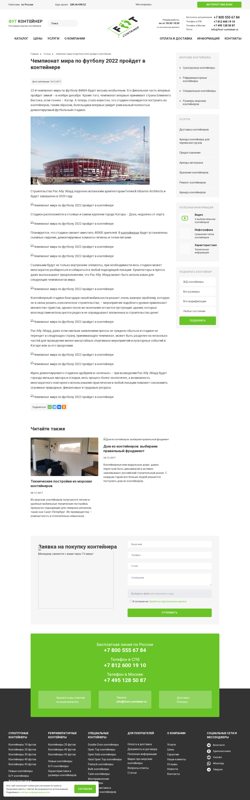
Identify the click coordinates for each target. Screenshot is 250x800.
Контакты (233, 38)
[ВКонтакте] (59, 407)
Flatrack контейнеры (100, 764)
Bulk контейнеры (98, 769)
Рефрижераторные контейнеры (195, 79)
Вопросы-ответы (138, 768)
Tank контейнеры (99, 774)
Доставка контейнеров (194, 129)
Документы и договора (142, 749)
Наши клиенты (176, 759)
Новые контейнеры (21, 771)
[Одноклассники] (64, 407)
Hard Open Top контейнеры (105, 759)
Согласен (85, 789)
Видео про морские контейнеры (140, 761)
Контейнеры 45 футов (22, 764)
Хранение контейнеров (193, 172)
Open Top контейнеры (101, 749)
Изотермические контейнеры (98, 781)
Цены (37, 38)
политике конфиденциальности (34, 792)
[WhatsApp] (50, 407)
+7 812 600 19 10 (224, 21)
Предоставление (190, 152)
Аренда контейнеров (192, 192)
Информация (208, 38)
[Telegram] (54, 407)
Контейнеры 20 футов (22, 749)
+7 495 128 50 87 (224, 25)
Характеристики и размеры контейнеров (62, 773)
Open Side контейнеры (102, 754)
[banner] (125, 28)
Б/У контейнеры (19, 776)
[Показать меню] (10, 38)
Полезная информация (142, 754)
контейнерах (130, 232)
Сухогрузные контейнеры (199, 68)
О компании (74, 38)
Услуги (53, 38)
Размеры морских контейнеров (194, 102)
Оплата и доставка (176, 38)
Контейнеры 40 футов (22, 759)
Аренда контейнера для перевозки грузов (194, 140)
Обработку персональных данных (167, 601)
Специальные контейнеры (199, 91)
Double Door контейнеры (103, 744)
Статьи (132, 773)
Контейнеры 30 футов (22, 754)
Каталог (21, 38)
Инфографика (204, 229)
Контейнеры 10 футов (22, 744)
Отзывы (172, 764)
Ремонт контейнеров (192, 182)
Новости (172, 769)
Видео (199, 214)
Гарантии (173, 754)
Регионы (182, 702)
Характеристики (206, 245)
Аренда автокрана (191, 162)
